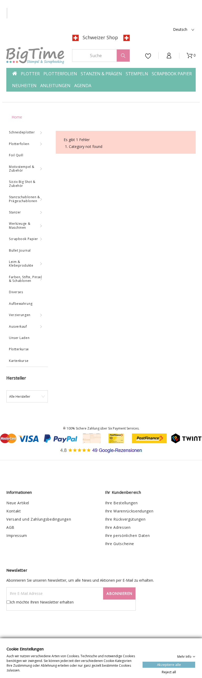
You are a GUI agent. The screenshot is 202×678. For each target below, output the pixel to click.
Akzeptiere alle (169, 664)
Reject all (169, 671)
